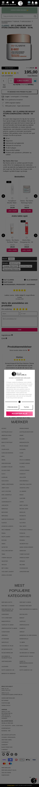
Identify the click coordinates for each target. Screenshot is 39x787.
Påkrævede (12, 407)
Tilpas (26, 407)
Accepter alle (19, 414)
